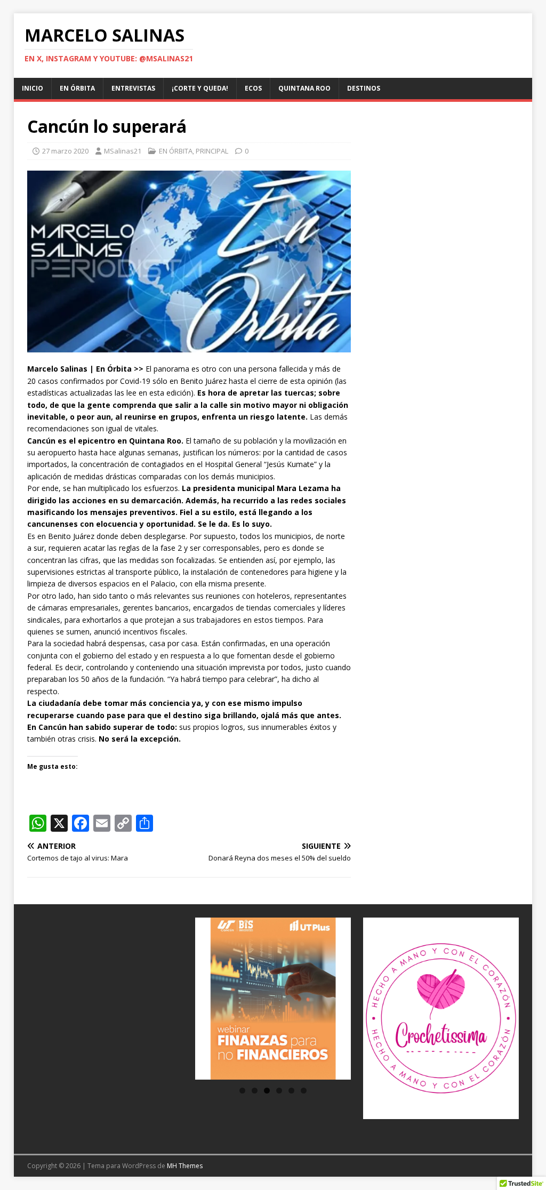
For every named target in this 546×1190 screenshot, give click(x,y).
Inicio (32, 88)
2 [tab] (255, 1090)
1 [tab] (242, 1090)
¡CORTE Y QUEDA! (200, 88)
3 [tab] (267, 1090)
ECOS (253, 88)
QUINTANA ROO (304, 88)
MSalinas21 (122, 151)
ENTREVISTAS (133, 88)
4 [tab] (279, 1090)
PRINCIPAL (212, 151)
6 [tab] (304, 1090)
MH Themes (185, 1165)
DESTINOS (363, 88)
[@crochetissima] (441, 1018)
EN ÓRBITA (77, 88)
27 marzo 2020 (65, 151)
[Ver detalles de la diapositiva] (273, 999)
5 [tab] (291, 1090)
